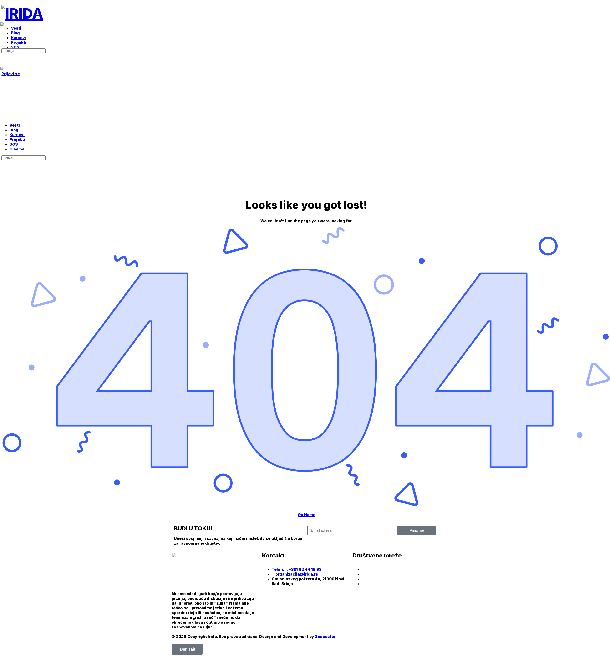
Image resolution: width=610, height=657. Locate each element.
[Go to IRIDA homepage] (22, 13)
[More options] (4, 60)
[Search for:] (23, 50)
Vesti (15, 125)
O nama (17, 149)
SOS (14, 144)
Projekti (17, 139)
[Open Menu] (2, 20)
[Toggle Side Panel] (4, 2)
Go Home (306, 514)
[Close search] (4, 175)
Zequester (325, 636)
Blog (14, 130)
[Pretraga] (2, 45)
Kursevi (17, 134)
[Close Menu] (2, 116)
